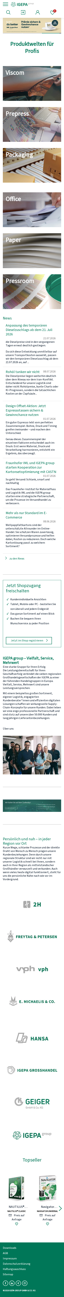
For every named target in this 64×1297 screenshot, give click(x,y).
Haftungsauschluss (14, 1269)
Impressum (10, 1258)
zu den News (16, 559)
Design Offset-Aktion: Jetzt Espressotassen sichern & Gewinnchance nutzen (26, 410)
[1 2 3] (32, 25)
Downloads (9, 1248)
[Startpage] (34, 4)
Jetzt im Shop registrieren (27, 640)
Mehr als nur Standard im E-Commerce (26, 515)
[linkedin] (12, 1283)
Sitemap (8, 1274)
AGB (5, 1253)
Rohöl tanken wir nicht (23, 371)
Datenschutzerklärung (16, 1264)
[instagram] (24, 1283)
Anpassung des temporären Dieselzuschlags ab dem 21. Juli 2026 (29, 330)
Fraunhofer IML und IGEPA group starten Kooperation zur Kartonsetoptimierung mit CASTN (31, 467)
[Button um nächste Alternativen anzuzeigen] (60, 1209)
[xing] (18, 1283)
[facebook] (5, 1283)
